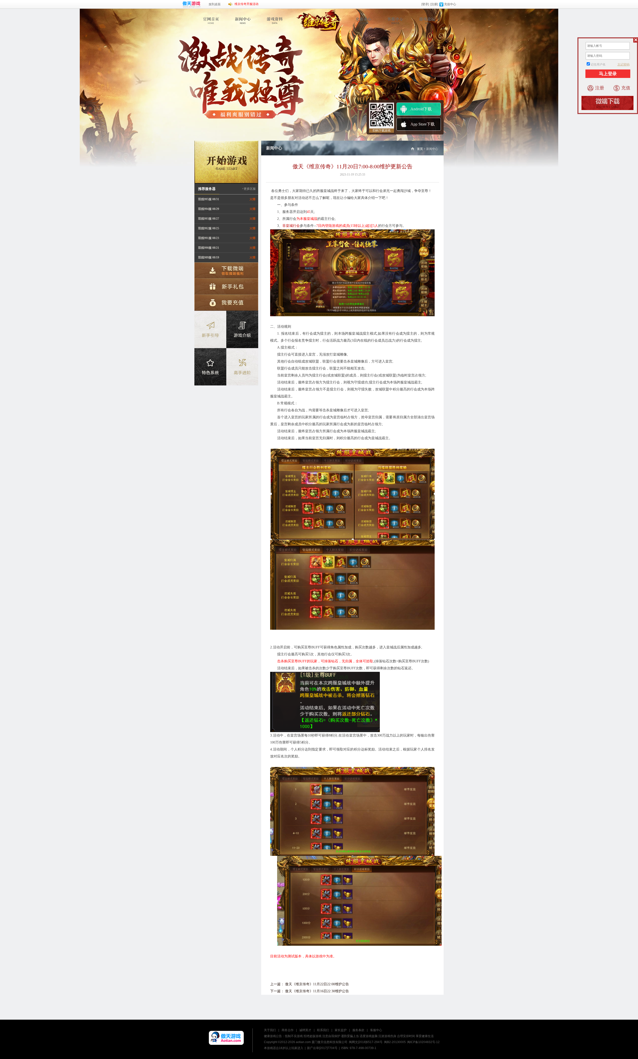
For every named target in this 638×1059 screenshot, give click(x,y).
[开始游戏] (226, 162)
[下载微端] (226, 270)
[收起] (635, 40)
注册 (599, 87)
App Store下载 (422, 124)
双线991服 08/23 (208, 238)
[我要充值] (226, 302)
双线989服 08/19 (208, 257)
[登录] (425, 4)
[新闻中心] (243, 20)
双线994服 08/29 (208, 209)
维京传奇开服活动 (246, 4)
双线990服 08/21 (208, 247)
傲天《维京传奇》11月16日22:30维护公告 (317, 991)
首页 (420, 149)
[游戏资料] (275, 20)
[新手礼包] (226, 286)
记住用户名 (598, 64)
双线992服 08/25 (208, 228)
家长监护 (341, 1030)
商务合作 (288, 1030)
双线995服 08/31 (208, 199)
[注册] (434, 4)
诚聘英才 (305, 1030)
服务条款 (358, 1030)
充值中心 (450, 4)
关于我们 (270, 1030)
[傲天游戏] (226, 1038)
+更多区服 (249, 188)
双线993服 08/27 (208, 218)
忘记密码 (624, 64)
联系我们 (323, 1030)
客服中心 (376, 1030)
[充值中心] (364, 20)
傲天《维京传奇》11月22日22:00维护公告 (317, 984)
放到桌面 (215, 4)
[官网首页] (212, 20)
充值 (625, 87)
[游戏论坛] (427, 20)
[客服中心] (395, 20)
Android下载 (421, 109)
